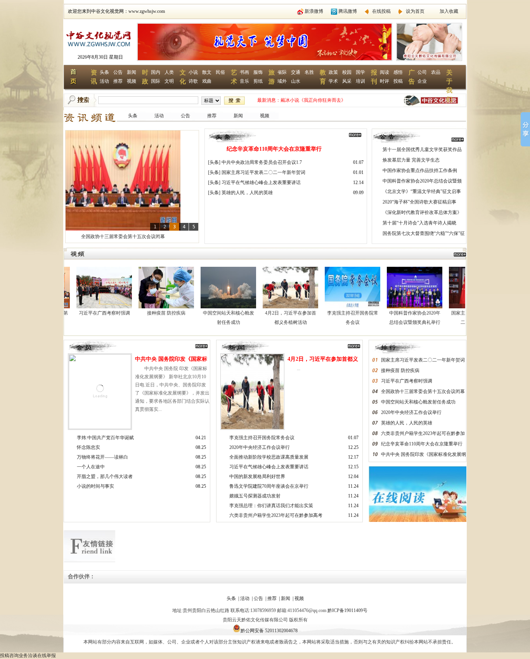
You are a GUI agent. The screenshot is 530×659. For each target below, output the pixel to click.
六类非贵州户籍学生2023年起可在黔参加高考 (275, 515)
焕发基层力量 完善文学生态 (411, 160)
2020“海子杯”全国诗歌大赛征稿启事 (419, 202)
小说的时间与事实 (95, 486)
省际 (282, 72)
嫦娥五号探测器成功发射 (255, 496)
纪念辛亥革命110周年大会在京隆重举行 (274, 149)
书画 (244, 72)
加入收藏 (449, 11)
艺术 (234, 77)
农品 (435, 72)
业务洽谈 (28, 655)
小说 (193, 72)
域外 (282, 81)
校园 (347, 72)
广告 (412, 77)
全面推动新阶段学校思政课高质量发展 (268, 457)
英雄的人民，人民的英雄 (247, 192)
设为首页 (415, 11)
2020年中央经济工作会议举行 (259, 447)
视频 (131, 81)
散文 (206, 72)
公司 (422, 72)
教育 (323, 77)
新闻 (131, 72)
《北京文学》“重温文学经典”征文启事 (422, 191)
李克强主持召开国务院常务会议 (261, 437)
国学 (360, 72)
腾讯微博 (347, 11)
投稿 (398, 81)
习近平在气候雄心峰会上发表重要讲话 (261, 182)
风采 (347, 81)
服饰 (258, 72)
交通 (295, 72)
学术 (333, 81)
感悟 (398, 72)
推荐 (118, 81)
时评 (384, 81)
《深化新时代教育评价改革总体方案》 (422, 212)
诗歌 (193, 81)
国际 (155, 81)
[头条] (214, 162)
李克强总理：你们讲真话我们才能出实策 (271, 505)
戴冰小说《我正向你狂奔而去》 (313, 100)
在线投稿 (381, 11)
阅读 (384, 72)
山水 (295, 81)
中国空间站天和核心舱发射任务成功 (418, 402)
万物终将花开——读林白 (102, 457)
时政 (145, 77)
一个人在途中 (91, 466)
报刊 (374, 77)
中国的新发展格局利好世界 (257, 476)
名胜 (309, 72)
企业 (422, 81)
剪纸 (258, 81)
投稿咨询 (9, 655)
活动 (104, 81)
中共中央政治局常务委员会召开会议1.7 (262, 162)
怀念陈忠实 (88, 447)
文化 (183, 77)
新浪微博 (314, 11)
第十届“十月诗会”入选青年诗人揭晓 (419, 223)
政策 (333, 72)
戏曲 (206, 81)
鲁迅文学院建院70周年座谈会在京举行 (268, 486)
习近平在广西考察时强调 (87, 313)
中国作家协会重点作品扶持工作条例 (420, 170)
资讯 (94, 77)
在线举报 (46, 655)
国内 (155, 72)
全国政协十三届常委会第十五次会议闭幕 (123, 236)
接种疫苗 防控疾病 (149, 313)
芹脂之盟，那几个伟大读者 (105, 476)
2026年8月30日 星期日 (100, 57)
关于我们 (449, 81)
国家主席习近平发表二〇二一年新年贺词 (263, 172)
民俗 (220, 72)
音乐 (244, 81)
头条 (104, 72)
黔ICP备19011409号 (347, 610)
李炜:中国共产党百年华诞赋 (105, 437)
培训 (360, 81)
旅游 (271, 77)
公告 (118, 72)
